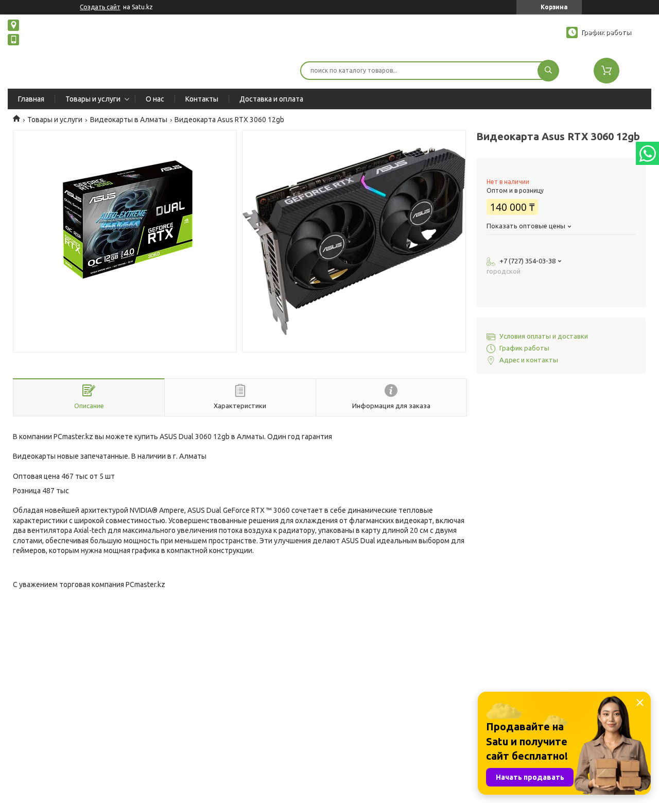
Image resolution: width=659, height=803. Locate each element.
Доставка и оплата (271, 99)
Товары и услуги (92, 99)
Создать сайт (100, 7)
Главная (31, 99)
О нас (155, 99)
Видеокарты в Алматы (128, 119)
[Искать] (548, 70)
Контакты (201, 99)
